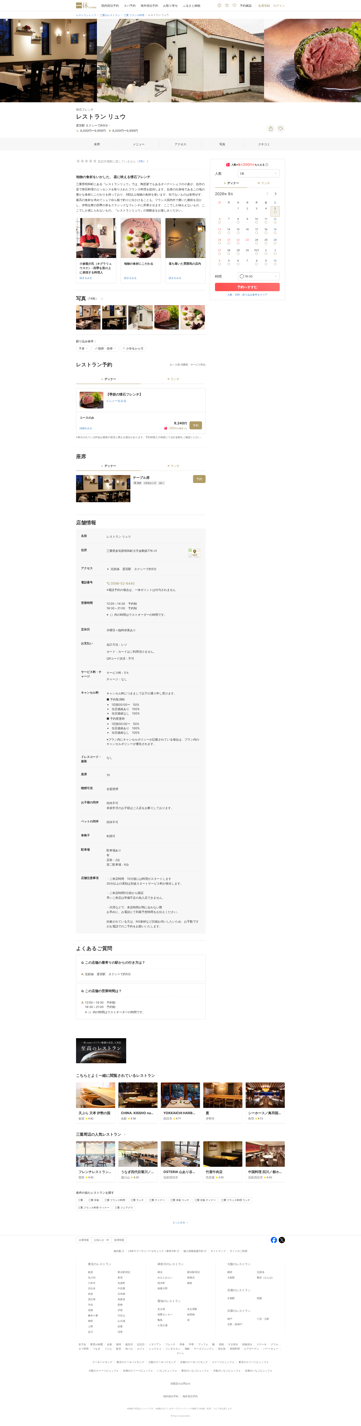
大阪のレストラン (239, 1264)
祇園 (259, 1298)
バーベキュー (270, 1348)
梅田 (229, 1272)
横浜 (160, 1272)
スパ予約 (130, 5)
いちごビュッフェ (167, 1370)
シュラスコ (155, 1348)
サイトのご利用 (238, 1251)
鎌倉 (189, 1282)
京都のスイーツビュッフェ (138, 1370)
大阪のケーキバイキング (162, 1362)
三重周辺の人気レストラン (98, 1134)
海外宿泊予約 (149, 5)
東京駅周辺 (124, 1272)
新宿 (120, 1277)
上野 (90, 1326)
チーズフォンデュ (204, 1348)
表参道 (121, 1299)
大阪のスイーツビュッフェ (104, 1370)
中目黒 (121, 1288)
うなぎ (96, 1348)
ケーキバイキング (102, 1362)
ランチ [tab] (175, 379)
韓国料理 (235, 1348)
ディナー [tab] (110, 379)
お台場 (121, 1320)
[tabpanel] (141, 413)
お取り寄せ (170, 5)
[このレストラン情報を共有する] (271, 128)
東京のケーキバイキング (130, 1362)
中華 (191, 1344)
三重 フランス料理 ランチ (235, 1200)
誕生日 (129, 1344)
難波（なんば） (265, 1277)
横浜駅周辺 (193, 1272)
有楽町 (121, 1282)
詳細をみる (86, 428)
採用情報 (119, 1239)
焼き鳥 (222, 1348)
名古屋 (161, 1309)
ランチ (265, 183)
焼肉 (221, 1344)
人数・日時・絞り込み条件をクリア (247, 294)
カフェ (141, 1348)
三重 (80, 1200)
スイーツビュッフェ (223, 1362)
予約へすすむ (247, 287)
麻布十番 (93, 1315)
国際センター (165, 1314)
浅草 (120, 1331)
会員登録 (264, 5)
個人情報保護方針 (193, 1251)
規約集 (117, 1251)
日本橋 (121, 1293)
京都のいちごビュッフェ (258, 1370)
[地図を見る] (194, 553)
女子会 (82, 1344)
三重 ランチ (137, 1200)
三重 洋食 (93, 1200)
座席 (97, 144)
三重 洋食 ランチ (179, 1200)
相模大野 (163, 1288)
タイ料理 (84, 1348)
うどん (108, 1348)
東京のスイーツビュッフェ (254, 1362)
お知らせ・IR (101, 1239)
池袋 (90, 1310)
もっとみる (179, 1222)
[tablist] (141, 380)
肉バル (129, 1348)
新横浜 (191, 1277)
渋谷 (90, 1304)
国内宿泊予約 (110, 5)
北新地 (260, 1272)
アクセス (180, 144)
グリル (274, 1344)
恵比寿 (91, 1299)
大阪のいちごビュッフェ (227, 1370)
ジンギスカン (172, 1348)
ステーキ (262, 1344)
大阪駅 (231, 1277)
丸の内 (91, 1277)
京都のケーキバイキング (194, 1362)
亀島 (160, 1319)
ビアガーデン (251, 1348)
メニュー (139, 144)
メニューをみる (116, 400)
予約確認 (246, 5)
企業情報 (84, 1239)
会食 (109, 1344)
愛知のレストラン (169, 1301)
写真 (222, 144)
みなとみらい (165, 1277)
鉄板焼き (247, 1344)
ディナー (233, 183)
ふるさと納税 (191, 5)
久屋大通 (163, 1325)
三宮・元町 (263, 1318)
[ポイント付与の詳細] (266, 164)
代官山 (121, 1315)
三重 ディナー (157, 1200)
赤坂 (90, 1293)
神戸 (229, 1318)
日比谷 (91, 1288)
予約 (196, 425)
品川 (90, 1331)
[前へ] (8, 61)
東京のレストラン (99, 1264)
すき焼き (233, 1344)
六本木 (91, 1282)
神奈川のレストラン (171, 1264)
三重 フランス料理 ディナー (93, 1207)
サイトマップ (218, 1251)
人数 (218, 173)
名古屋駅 (192, 1309)
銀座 (90, 1272)
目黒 (120, 1326)
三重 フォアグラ (124, 1207)
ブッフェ (203, 1344)
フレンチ (170, 1344)
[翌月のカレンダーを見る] (275, 194)
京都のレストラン (239, 1290)
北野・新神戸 (234, 1324)
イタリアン (155, 1344)
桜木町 (161, 1282)
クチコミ (264, 144)
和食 (182, 1344)
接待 (118, 1344)
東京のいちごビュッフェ (195, 1370)
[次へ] (353, 61)
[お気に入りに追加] (281, 128)
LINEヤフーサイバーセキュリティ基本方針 (152, 1251)
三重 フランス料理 (114, 1200)
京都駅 (231, 1298)
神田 (90, 1320)
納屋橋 (191, 1314)
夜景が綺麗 (96, 1344)
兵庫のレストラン (239, 1310)
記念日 (141, 1344)
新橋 (120, 1304)
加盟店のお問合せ (180, 1383)
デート (180, 1353)
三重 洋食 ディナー (205, 1200)
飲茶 (118, 1348)
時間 (218, 276)
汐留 (120, 1310)
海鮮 (187, 1348)
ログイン (279, 5)
